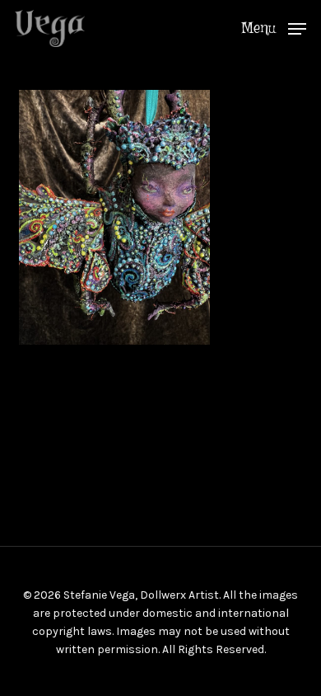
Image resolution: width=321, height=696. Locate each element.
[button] (273, 27)
